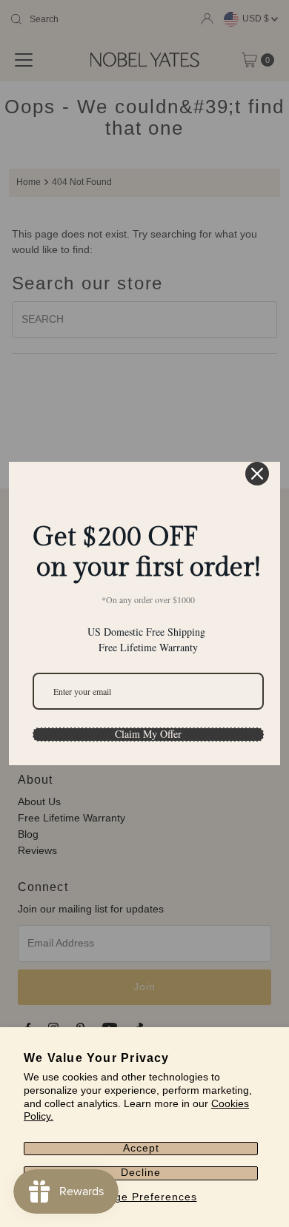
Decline (141, 1172)
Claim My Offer (148, 734)
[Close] (257, 473)
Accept (141, 1148)
